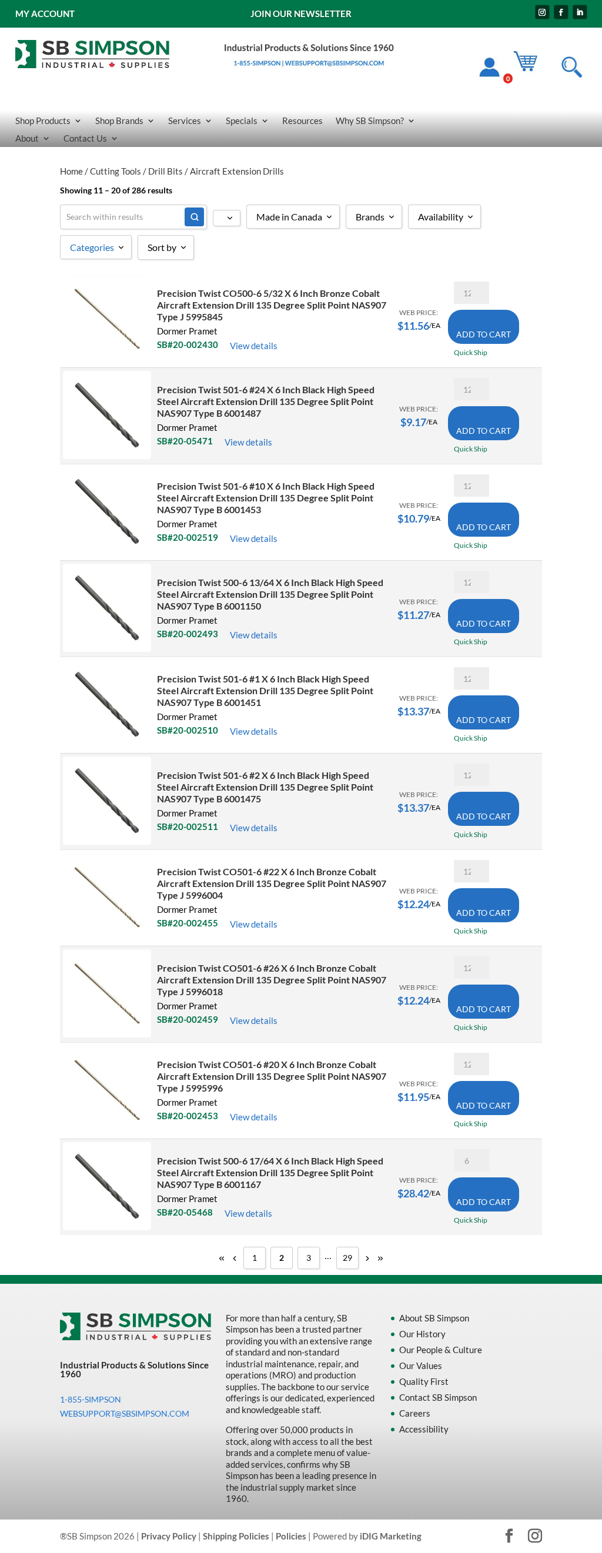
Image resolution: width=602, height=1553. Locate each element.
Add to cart (483, 334)
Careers (414, 1413)
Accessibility (424, 1429)
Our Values (420, 1365)
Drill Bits (165, 171)
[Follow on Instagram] (542, 12)
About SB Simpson (434, 1318)
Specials (241, 121)
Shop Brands (119, 121)
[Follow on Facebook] (561, 12)
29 (347, 1258)
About (27, 138)
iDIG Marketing (391, 1536)
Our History (422, 1333)
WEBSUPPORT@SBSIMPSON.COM (124, 1413)
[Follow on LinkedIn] (580, 12)
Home (71, 171)
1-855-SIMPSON (90, 1399)
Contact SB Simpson (438, 1397)
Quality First (424, 1381)
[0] (530, 69)
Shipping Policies (236, 1536)
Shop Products (43, 121)
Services (184, 121)
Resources (302, 121)
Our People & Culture (440, 1349)
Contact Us (85, 138)
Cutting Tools (115, 171)
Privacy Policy (168, 1536)
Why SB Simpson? (370, 121)
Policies (291, 1536)
